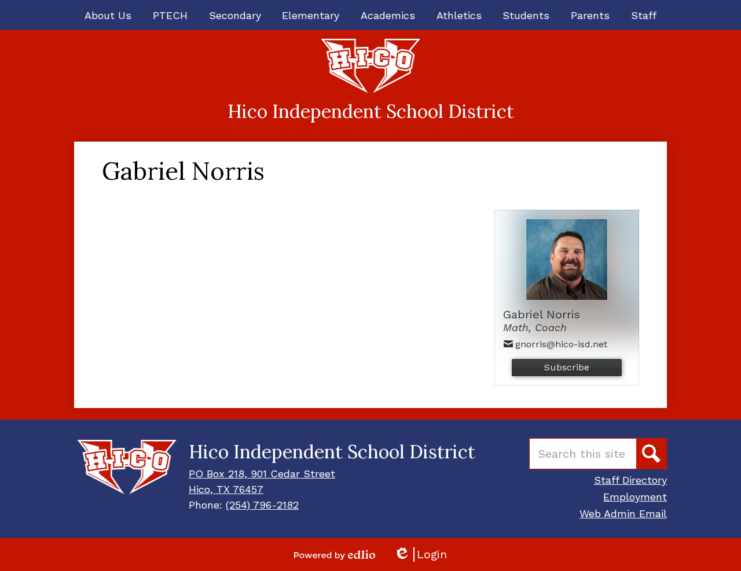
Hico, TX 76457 (226, 489)
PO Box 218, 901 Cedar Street (262, 474)
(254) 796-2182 (262, 505)
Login (420, 554)
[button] (108, 15)
